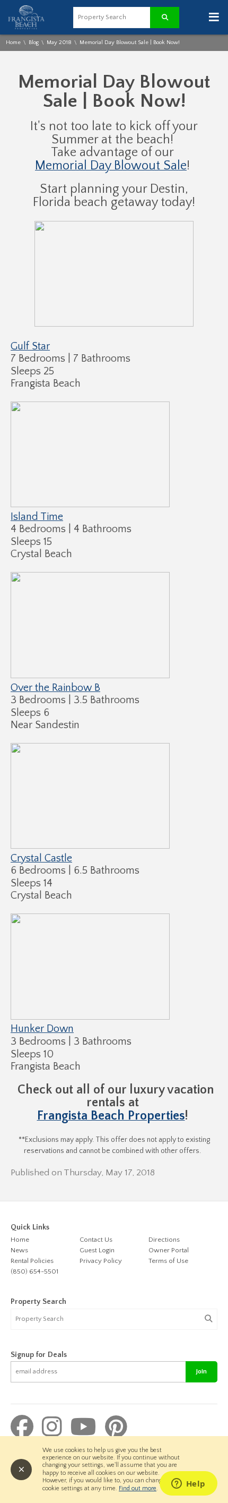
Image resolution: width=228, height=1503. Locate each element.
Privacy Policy (101, 1261)
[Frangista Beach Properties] (26, 27)
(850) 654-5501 (34, 1271)
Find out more (137, 1488)
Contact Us (96, 1239)
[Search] (208, 1319)
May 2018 (59, 43)
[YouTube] (86, 1428)
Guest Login (97, 1250)
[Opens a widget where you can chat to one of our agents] (188, 1484)
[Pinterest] (116, 1428)
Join (201, 1371)
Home (13, 43)
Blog (34, 43)
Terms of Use (168, 1261)
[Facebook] (25, 1428)
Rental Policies (32, 1261)
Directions (164, 1239)
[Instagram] (55, 1428)
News (19, 1250)
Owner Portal (168, 1250)
